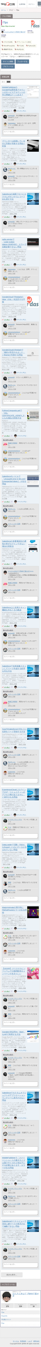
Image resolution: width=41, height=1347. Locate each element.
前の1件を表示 (8, 568)
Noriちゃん (12, 168)
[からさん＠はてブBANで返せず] (15, 110)
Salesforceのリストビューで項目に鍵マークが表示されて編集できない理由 (14, 1223)
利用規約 (23, 1341)
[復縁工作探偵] (5, 444)
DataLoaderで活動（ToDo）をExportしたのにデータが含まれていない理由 (14, 847)
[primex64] (5, 117)
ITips (5, 22)
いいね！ (7, 111)
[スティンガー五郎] (5, 525)
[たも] (5, 828)
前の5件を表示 (8, 933)
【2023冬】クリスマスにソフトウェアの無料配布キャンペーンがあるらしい (13, 971)
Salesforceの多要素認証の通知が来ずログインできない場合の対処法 (14, 543)
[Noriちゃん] (5, 170)
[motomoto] (5, 773)
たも (9, 827)
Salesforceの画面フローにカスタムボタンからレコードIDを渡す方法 (14, 196)
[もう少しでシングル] (5, 821)
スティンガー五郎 (14, 524)
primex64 (11, 115)
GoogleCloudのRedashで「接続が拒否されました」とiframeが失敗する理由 (13, 352)
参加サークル (33, 1305)
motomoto (11, 772)
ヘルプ (29, 1341)
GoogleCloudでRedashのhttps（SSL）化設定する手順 (13, 299)
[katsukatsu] (5, 124)
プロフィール (8, 66)
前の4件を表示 (8, 752)
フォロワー (20, 1305)
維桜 (9, 882)
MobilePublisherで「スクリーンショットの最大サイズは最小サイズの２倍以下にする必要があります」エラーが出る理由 (13, 1163)
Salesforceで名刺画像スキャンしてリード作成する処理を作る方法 (14, 668)
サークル (16, 1341)
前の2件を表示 (8, 506)
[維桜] (5, 884)
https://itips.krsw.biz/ (8, 26)
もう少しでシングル (15, 819)
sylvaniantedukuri (14, 277)
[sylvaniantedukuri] (5, 278)
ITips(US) (4, 1316)
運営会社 (36, 1341)
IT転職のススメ (6, 1319)
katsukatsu (12, 123)
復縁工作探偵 (12, 443)
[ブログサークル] (8, 4)
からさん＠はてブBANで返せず (14, 32)
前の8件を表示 (8, 440)
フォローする (22, 61)
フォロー (7, 1305)
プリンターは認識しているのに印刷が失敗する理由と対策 (13, 143)
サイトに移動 (8, 61)
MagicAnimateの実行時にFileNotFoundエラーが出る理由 (14, 910)
